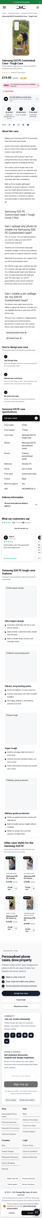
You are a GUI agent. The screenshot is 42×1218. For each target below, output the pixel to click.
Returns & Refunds (30, 1157)
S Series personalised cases (27, 456)
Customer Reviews (9, 1134)
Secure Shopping (8, 1163)
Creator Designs (8, 1151)
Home (4, 13)
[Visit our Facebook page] (6, 1035)
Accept (30, 1213)
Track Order (21, 1000)
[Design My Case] (21, 7)
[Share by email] (28, 125)
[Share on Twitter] (14, 125)
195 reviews (21, 72)
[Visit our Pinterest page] (25, 1035)
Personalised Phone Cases (9, 1115)
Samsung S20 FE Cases (29, 13)
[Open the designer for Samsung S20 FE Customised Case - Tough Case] (21, 37)
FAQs (25, 1114)
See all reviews (20, 528)
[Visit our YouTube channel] (31, 1035)
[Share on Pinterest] (23, 125)
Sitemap (5, 1169)
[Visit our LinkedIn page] (6, 1041)
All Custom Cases (13, 338)
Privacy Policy (28, 1146)
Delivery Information (30, 1120)
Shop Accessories (21, 1006)
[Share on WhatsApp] (19, 125)
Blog (3, 1146)
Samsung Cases (13, 13)
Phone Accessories (9, 1122)
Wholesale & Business (10, 1157)
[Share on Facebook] (9, 125)
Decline (12, 1213)
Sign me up (21, 1084)
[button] (4, 7)
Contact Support (29, 1132)
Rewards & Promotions (10, 1128)
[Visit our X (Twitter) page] (18, 1035)
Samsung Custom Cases (15, 332)
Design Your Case (21, 993)
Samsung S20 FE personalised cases (29, 445)
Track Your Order (29, 1126)
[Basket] (37, 7)
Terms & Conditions (30, 1151)
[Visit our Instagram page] (12, 1035)
